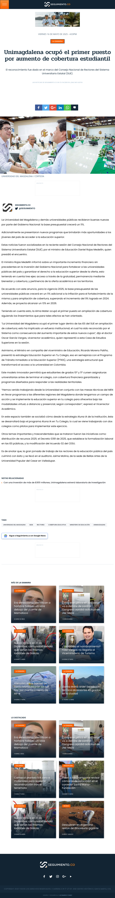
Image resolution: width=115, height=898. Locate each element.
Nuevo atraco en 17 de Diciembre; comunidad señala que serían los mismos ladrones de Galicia (33, 648)
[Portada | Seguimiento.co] (57, 864)
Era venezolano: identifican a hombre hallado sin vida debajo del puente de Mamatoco (32, 608)
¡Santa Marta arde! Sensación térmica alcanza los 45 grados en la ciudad (81, 690)
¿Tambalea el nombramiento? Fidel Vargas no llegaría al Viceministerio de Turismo (81, 650)
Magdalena (68, 766)
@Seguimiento (27, 208)
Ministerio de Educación (80, 525)
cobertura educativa (57, 525)
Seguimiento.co (23, 205)
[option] (57, 147)
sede (31, 525)
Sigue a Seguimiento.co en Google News (27, 536)
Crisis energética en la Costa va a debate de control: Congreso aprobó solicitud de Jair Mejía (81, 608)
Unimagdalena (99, 525)
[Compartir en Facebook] (38, 108)
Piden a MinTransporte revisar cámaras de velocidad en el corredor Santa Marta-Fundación (81, 783)
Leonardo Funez (65, 895)
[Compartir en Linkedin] (60, 108)
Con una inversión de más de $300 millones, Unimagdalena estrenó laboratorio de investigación (55, 482)
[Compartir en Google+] (53, 108)
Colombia (19, 766)
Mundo (66, 806)
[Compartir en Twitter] (45, 108)
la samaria (57, 41)
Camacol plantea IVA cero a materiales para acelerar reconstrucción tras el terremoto (32, 783)
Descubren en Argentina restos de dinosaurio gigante (80, 826)
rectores (40, 525)
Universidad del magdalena (14, 525)
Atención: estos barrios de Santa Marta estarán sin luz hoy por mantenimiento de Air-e (31, 688)
